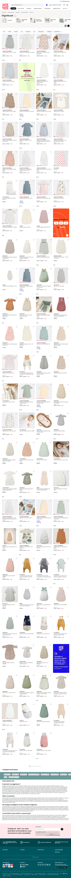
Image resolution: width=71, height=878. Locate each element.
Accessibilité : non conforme (7, 875)
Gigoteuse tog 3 (15, 774)
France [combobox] (66, 873)
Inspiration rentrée (38, 8)
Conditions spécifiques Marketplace (14, 873)
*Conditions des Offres (42, 874)
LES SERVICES (22, 849)
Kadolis (5, 777)
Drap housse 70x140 (45, 774)
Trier (4, 31)
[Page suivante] (41, 766)
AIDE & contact (5, 849)
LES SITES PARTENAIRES (59, 849)
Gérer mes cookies (34, 874)
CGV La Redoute (5, 873)
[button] (67, 5)
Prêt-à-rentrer (21, 8)
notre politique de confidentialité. (53, 835)
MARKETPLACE (57, 852)
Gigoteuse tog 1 (7, 774)
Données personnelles (27, 874)
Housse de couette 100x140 (34, 774)
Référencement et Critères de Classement (27, 873)
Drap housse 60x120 (54, 774)
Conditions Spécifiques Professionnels (53, 873)
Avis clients (8, 874)
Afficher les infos (35, 857)
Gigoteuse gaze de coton (14, 777)
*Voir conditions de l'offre (41, 831)
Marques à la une (56, 8)
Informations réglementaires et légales (40, 873)
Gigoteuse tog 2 (23, 774)
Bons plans (29, 8)
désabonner (51, 834)
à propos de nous (41, 849)
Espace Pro (65, 8)
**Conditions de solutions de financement (53, 874)
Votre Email (38, 826)
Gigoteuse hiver (63, 774)
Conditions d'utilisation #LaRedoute (17, 874)
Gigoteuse (31, 12)
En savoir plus (65, 865)
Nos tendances (47, 8)
